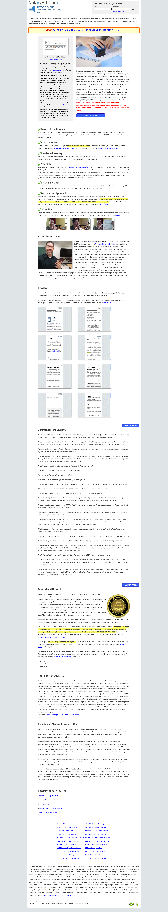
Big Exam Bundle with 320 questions (65, 148)
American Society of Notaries (105, 244)
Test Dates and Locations (68, 895)
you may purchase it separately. (108, 148)
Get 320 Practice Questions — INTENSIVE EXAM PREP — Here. (87, 30)
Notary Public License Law (48, 813)
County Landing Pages (51, 895)
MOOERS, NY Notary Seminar (66, 844)
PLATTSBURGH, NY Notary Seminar (68, 851)
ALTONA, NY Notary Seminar (66, 824)
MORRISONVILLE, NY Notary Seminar (69, 848)
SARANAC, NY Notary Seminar (94, 855)
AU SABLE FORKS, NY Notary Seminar (97, 824)
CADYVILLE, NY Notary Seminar (67, 827)
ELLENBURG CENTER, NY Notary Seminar (70, 837)
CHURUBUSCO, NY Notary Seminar (96, 830)
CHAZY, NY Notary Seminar (65, 830)
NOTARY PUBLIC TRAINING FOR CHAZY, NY (49, 10)
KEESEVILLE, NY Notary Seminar (67, 841)
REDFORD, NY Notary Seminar (95, 851)
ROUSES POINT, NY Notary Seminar (68, 855)
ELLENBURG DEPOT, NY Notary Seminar (98, 837)
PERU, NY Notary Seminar (93, 848)
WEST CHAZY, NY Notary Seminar (96, 858)
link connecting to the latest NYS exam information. (64, 715)
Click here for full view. (55, 59)
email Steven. (106, 303)
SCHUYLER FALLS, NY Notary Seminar (69, 858)
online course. (56, 70)
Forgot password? (119, 11)
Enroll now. (104, 204)
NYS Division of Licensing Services (50, 808)
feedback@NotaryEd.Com (63, 657)
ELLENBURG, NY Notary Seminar (95, 834)
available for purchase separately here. (51, 637)
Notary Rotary (44, 804)
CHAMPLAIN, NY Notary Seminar (95, 827)
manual (61, 105)
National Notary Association (48, 800)
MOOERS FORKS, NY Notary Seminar (97, 844)
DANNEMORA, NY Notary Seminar (67, 834)
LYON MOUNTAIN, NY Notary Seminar (97, 841)
